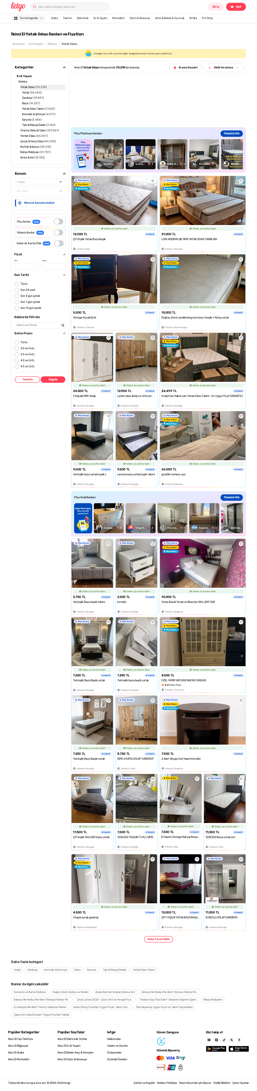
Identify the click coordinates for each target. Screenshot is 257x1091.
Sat (238, 6)
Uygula (53, 379)
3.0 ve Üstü (27, 348)
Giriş (215, 6)
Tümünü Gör (232, 133)
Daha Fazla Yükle (159, 939)
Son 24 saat (28, 290)
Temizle (27, 379)
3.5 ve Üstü (27, 354)
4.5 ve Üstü (27, 366)
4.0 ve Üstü (27, 360)
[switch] (58, 221)
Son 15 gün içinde (31, 308)
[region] (158, 154)
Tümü (24, 284)
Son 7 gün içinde (30, 302)
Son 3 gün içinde (30, 296)
